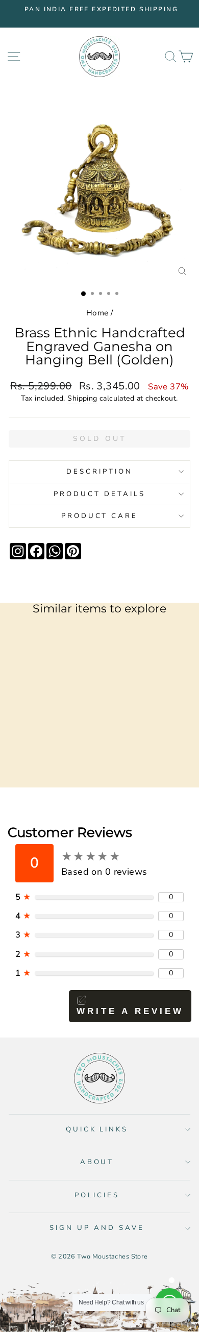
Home (97, 313)
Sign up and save (96, 1227)
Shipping (82, 398)
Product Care (99, 516)
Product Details (99, 494)
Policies (96, 1195)
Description (99, 471)
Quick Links (97, 1129)
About (97, 1162)
